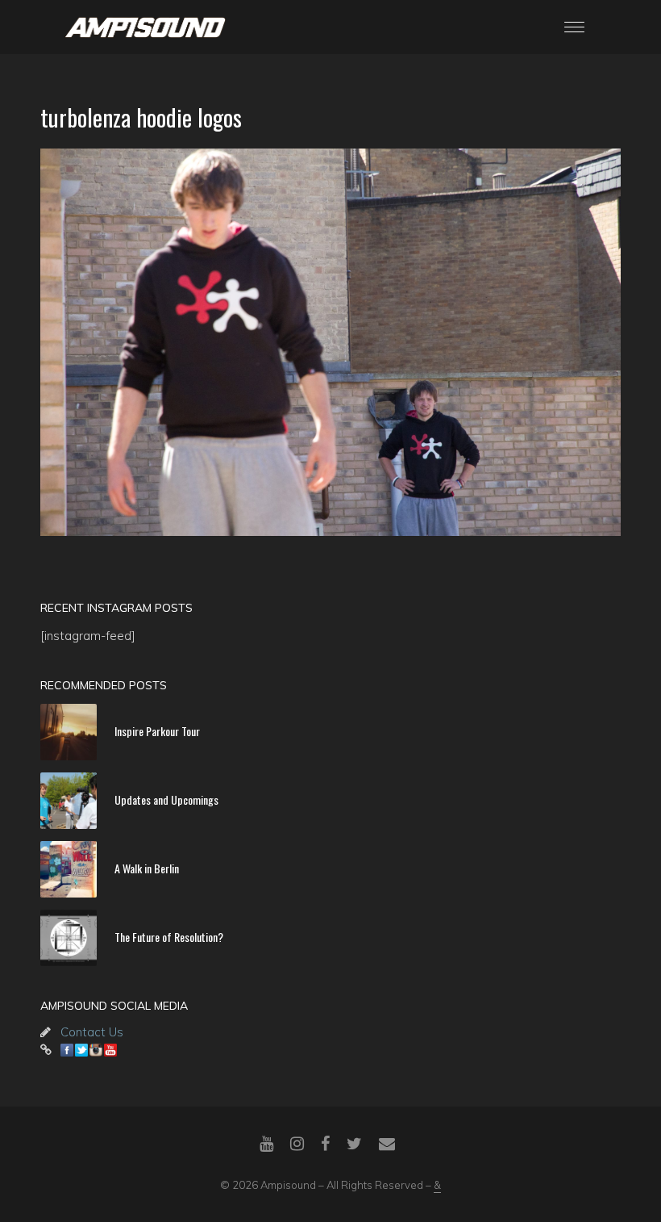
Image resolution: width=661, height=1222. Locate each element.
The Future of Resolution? (168, 936)
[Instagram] (297, 1144)
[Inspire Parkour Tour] (68, 732)
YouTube (110, 1050)
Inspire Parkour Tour (157, 730)
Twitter (81, 1050)
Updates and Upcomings (166, 799)
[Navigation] (574, 27)
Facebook (66, 1050)
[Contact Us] (387, 1144)
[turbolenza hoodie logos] (330, 342)
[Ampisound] (145, 26)
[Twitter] (354, 1144)
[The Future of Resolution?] (68, 938)
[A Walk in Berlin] (68, 869)
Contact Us (91, 1032)
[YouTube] (266, 1144)
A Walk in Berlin (146, 868)
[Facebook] (325, 1144)
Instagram (95, 1050)
